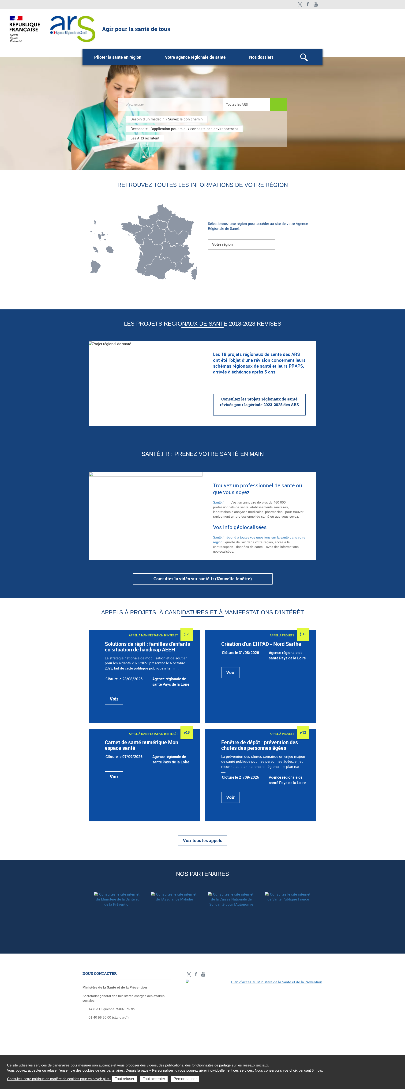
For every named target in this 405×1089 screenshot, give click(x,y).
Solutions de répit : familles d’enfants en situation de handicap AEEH (147, 646)
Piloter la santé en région (117, 57)
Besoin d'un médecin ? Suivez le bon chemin (167, 119)
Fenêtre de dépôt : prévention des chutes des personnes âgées (259, 745)
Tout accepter (154, 1079)
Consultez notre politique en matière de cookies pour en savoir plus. (59, 1079)
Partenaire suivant (319, 913)
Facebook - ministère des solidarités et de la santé (308, 4)
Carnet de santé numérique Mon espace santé (141, 745)
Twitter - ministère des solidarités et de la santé (300, 4)
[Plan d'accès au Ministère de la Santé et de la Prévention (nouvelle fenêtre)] (254, 1012)
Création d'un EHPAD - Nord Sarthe (261, 643)
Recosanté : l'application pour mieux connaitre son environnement (184, 128)
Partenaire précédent (85, 913)
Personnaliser (185, 1079)
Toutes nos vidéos (316, 4)
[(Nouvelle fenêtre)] (117, 907)
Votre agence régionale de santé (195, 57)
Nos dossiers (261, 57)
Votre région (222, 244)
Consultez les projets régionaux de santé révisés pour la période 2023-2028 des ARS (259, 401)
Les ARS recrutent (145, 138)
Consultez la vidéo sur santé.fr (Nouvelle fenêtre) (203, 579)
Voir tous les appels (202, 840)
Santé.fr (219, 502)
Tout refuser (124, 1079)
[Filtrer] (278, 104)
